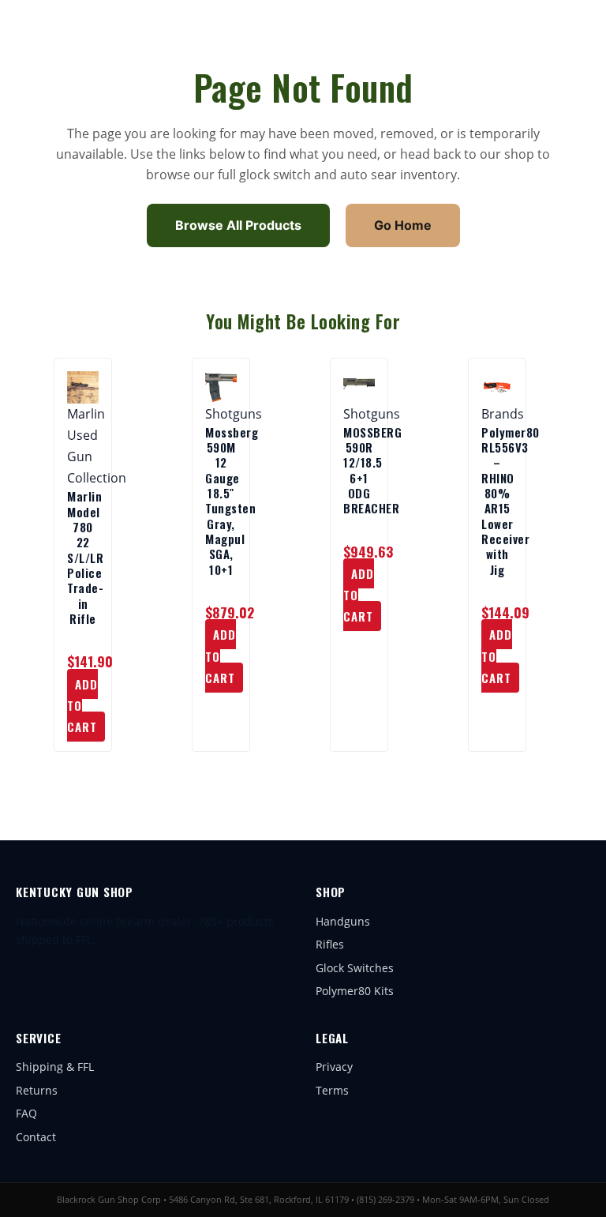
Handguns (343, 921)
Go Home (403, 225)
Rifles (330, 944)
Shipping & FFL (55, 1066)
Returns (37, 1090)
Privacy (334, 1066)
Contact (36, 1136)
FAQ (26, 1113)
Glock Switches (355, 967)
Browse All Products (238, 225)
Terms (332, 1090)
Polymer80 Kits (355, 990)
